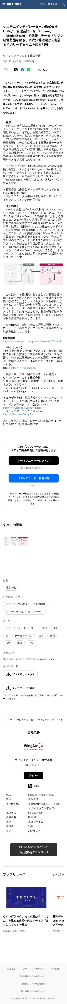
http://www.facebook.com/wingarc (22, 407)
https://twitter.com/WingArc (18, 414)
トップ (8, 720)
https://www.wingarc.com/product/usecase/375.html (32, 341)
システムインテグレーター (21, 628)
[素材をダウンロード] (39, 70)
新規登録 (52, 4)
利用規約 (55, 968)
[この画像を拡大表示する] (15, 541)
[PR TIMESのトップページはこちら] (14, 4)
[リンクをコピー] (45, 70)
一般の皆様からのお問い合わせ (34, 991)
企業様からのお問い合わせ (33, 983)
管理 (44, 628)
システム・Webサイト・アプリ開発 (25, 604)
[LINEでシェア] (29, 70)
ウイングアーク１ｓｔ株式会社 (33, 760)
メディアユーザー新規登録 (34, 478)
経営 (52, 635)
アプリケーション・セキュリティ (24, 611)
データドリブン (23, 635)
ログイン (41, 4)
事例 (19, 643)
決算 (41, 635)
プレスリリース (25, 720)
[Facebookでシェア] (22, 70)
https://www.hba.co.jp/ (23, 367)
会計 (56, 628)
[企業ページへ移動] (33, 748)
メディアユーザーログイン (34, 460)
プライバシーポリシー (33, 968)
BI (7, 635)
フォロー (34, 775)
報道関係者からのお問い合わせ (34, 976)
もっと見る (58, 874)
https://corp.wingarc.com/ (41, 794)
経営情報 (11, 587)
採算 (8, 643)
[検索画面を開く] (63, 4)
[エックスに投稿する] (16, 70)
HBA (31, 643)
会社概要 (11, 968)
